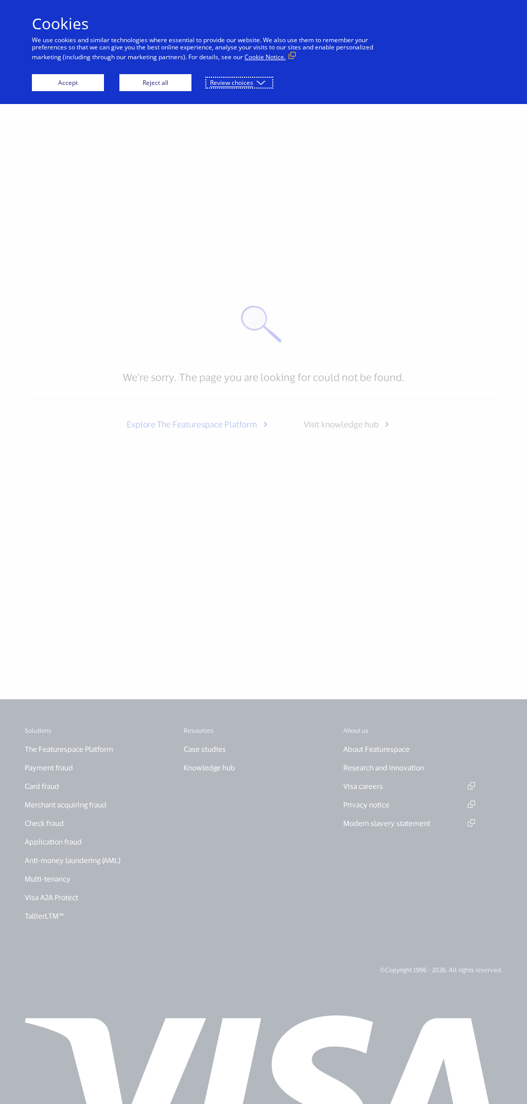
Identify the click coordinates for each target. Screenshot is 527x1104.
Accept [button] (68, 82)
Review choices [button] (231, 82)
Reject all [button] (155, 82)
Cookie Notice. (265, 57)
